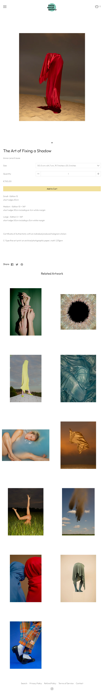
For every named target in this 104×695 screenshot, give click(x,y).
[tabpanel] (52, 78)
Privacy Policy (36, 683)
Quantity (7, 174)
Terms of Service (66, 683)
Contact (79, 683)
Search (24, 683)
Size (5, 165)
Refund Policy (50, 683)
